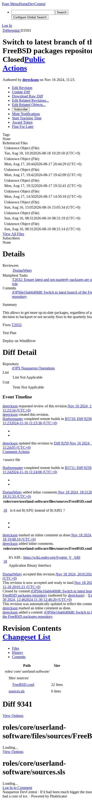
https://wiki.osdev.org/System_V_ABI (51, 557)
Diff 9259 (61, 443)
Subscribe (21, 109)
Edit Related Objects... (29, 105)
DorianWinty (22, 270)
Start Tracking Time (27, 118)
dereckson (30, 80)
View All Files (13, 234)
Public (34, 59)
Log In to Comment (17, 788)
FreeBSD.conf (23, 685)
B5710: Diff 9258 (78, 419)
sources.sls (17, 691)
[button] (10, 4)
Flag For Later (22, 127)
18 (5, 510)
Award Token (22, 122)
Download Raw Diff (27, 96)
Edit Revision (22, 88)
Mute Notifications (26, 114)
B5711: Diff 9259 (78, 468)
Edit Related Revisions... (30, 100)
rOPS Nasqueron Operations (33, 368)
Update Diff (21, 92)
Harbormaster (13, 419)
